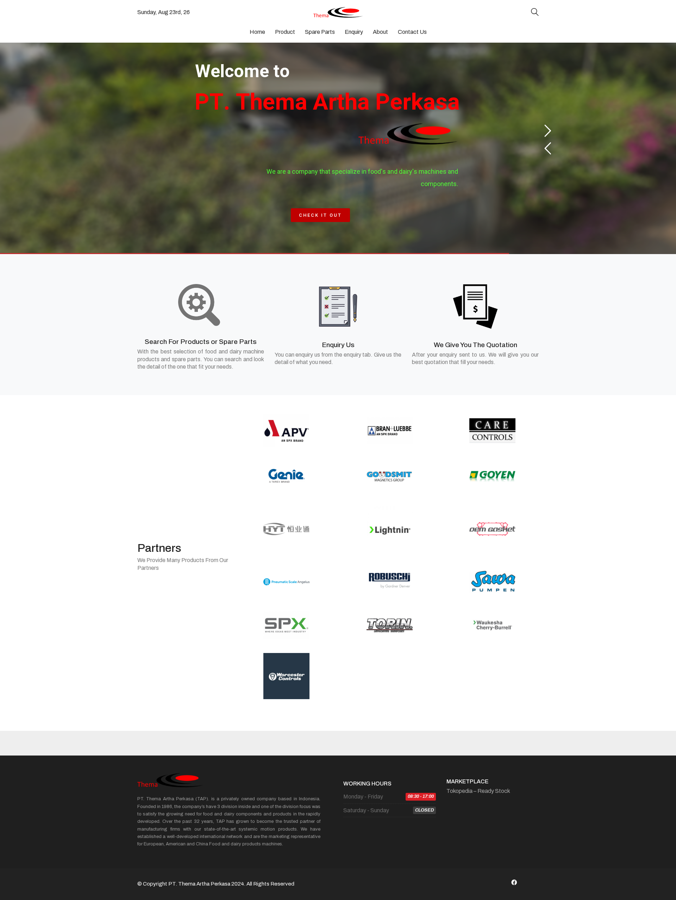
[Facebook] (514, 882)
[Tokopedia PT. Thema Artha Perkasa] (532, 882)
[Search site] (535, 13)
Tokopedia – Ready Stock (478, 791)
